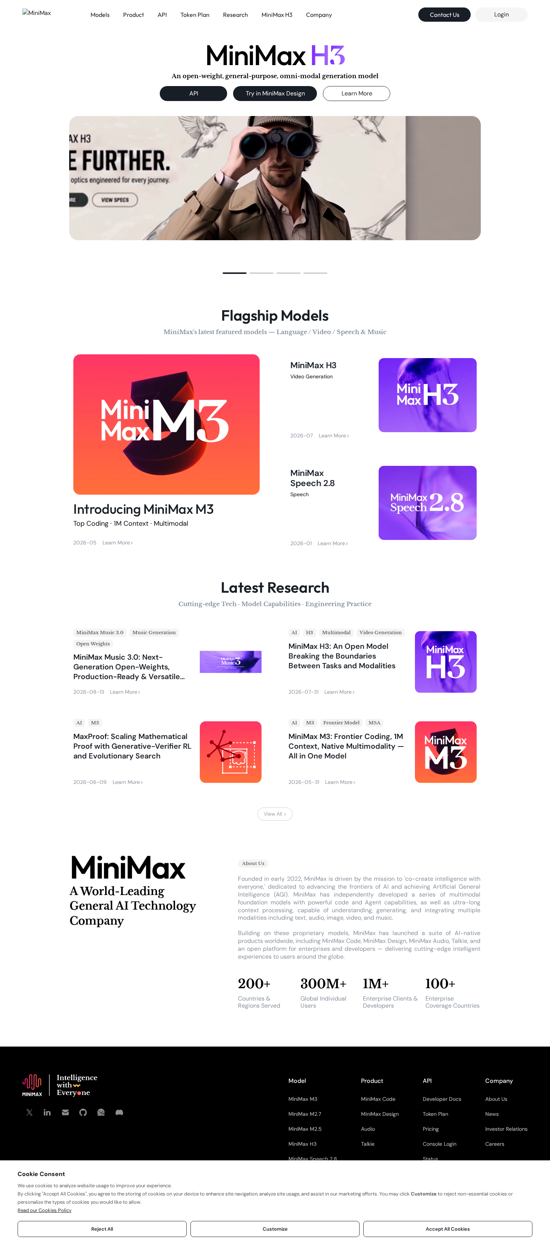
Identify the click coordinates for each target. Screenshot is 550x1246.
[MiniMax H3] (383, 398)
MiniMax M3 (302, 1099)
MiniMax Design (380, 1114)
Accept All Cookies (448, 1229)
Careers (494, 1143)
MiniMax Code (378, 1099)
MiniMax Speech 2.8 (312, 1158)
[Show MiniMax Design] (262, 273)
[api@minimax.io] (65, 1112)
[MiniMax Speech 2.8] (383, 506)
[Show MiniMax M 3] (288, 273)
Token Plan (435, 1114)
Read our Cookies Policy (44, 1210)
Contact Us (444, 14)
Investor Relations (506, 1129)
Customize (275, 1229)
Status (430, 1158)
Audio (368, 1129)
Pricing (431, 1129)
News (492, 1114)
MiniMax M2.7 (304, 1114)
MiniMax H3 (302, 1143)
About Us (496, 1099)
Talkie (368, 1143)
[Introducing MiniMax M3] (166, 452)
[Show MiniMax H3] (235, 273)
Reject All (102, 1229)
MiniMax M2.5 (305, 1129)
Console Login (439, 1143)
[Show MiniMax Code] (315, 273)
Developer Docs (442, 1099)
